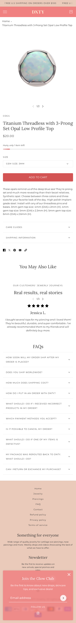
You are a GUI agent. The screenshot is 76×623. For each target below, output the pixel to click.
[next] (42, 106)
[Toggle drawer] (5, 11)
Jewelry (38, 493)
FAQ (38, 504)
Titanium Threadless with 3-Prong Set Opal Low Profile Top (37, 25)
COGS (6, 116)
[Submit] (63, 598)
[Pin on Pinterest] (15, 250)
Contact (38, 509)
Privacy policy (38, 520)
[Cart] (71, 12)
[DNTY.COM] (38, 12)
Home (6, 21)
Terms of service (38, 525)
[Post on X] (9, 250)
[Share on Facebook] (4, 250)
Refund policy (38, 514)
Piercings (38, 499)
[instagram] (38, 613)
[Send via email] (20, 250)
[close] (69, 574)
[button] (26, 250)
